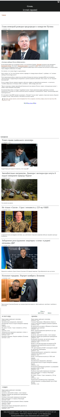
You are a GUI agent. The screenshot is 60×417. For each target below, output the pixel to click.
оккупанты (14, 98)
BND (55, 98)
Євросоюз (4, 100)
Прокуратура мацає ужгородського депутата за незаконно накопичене (14, 406)
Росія (29, 98)
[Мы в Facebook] (39, 313)
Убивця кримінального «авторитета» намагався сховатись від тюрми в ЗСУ (43, 352)
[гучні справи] (10, 411)
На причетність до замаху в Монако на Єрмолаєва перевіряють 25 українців (44, 327)
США (9, 100)
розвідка (42, 98)
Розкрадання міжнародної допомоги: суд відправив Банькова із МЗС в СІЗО (44, 367)
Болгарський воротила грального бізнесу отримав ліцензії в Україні (15, 402)
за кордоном (32, 98)
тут (55, 411)
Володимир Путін (23, 98)
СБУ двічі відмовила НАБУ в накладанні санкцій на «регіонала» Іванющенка (44, 348)
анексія (18, 98)
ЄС (7, 100)
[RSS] (34, 103)
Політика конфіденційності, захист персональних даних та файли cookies (30, 415)
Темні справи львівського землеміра (17, 140)
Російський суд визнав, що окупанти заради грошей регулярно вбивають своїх (42, 339)
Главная (4, 15)
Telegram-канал (47, 413)
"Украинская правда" (22, 65)
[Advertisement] (30, 20)
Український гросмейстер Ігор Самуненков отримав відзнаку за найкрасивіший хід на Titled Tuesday (44, 381)
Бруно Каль (52, 98)
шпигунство (46, 98)
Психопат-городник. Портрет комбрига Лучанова (23, 275)
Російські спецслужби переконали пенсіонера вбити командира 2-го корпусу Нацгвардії (43, 371)
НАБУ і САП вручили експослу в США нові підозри (43, 357)
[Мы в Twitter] (44, 313)
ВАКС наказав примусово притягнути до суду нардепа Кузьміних (43, 331)
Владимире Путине (6, 65)
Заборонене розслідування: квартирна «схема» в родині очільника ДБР (26, 241)
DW (37, 65)
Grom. (30, 6)
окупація (10, 98)
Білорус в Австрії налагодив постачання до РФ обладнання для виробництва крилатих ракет (43, 344)
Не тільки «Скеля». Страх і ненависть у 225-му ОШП (25, 207)
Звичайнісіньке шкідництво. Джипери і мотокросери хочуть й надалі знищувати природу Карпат (29, 174)
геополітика (38, 98)
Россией (39, 64)
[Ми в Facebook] (25, 103)
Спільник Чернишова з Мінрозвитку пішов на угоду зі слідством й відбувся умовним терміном (44, 322)
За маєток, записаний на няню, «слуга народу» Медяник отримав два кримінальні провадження (44, 335)
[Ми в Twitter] (29, 103)
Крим (7, 98)
